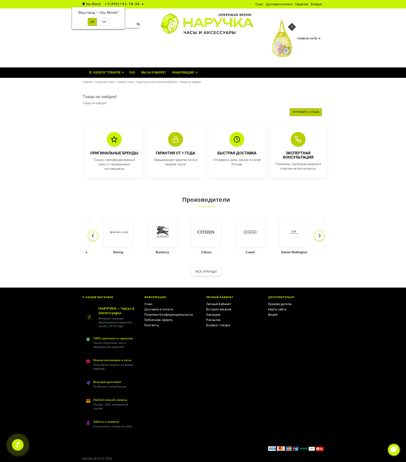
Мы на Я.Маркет (153, 72)
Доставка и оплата (158, 309)
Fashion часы (125, 82)
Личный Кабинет (218, 304)
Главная (87, 82)
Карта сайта (277, 309)
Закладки (213, 314)
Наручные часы (105, 82)
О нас (148, 304)
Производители (280, 304)
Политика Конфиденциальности (168, 314)
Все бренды (206, 271)
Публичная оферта (158, 320)
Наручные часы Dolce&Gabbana (156, 82)
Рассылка (213, 320)
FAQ (132, 72)
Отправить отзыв (305, 112)
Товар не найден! (190, 82)
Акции (273, 314)
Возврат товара (218, 325)
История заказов (219, 309)
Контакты (151, 325)
